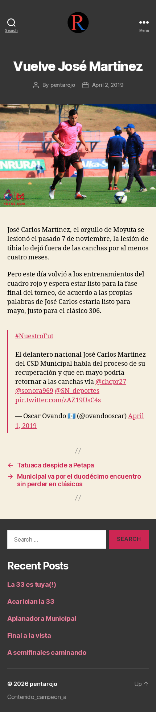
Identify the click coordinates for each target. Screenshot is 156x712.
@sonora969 (34, 391)
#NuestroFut (34, 336)
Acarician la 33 (30, 601)
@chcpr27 (110, 382)
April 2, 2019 (107, 84)
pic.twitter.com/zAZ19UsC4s (58, 400)
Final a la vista (29, 635)
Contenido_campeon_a (36, 696)
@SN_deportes (77, 391)
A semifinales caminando (46, 652)
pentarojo (62, 84)
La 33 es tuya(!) (31, 584)
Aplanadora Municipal (42, 618)
